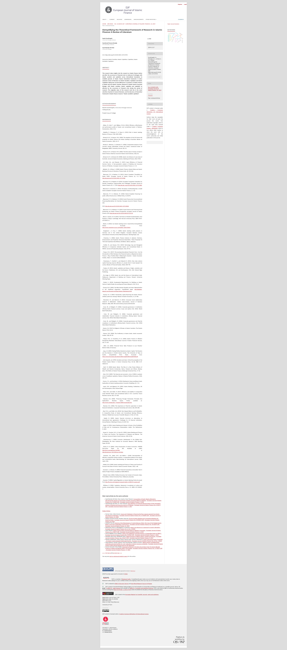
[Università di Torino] (105, 625)
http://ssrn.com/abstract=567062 (111, 450)
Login (185, 4)
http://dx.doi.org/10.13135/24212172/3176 (121, 213)
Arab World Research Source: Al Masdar (141, 583)
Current (112, 19)
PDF (150, 38)
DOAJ (126, 574)
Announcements (138, 19)
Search (181, 19)
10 (108, 553)
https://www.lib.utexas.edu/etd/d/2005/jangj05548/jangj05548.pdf (120, 356)
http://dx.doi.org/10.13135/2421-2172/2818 (117, 206)
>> (121, 553)
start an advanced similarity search (118, 556)
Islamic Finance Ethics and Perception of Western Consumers (129, 530)
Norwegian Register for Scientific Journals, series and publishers (142, 594)
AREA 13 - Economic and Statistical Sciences (141, 588)
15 (116, 553)
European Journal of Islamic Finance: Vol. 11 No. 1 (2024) (120, 529)
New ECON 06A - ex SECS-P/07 (122, 589)
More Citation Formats (154, 77)
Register (180, 4)
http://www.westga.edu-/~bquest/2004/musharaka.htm (117, 402)
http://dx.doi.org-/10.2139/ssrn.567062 (112, 452)
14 (115, 553)
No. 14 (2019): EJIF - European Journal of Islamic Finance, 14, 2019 (134, 24)
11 (110, 553)
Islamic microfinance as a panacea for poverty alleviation (145, 527)
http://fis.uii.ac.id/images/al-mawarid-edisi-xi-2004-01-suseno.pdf (122, 482)
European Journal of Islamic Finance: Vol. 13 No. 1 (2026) (147, 541)
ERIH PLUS (133, 570)
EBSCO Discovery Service (121, 583)
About (104, 19)
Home (104, 24)
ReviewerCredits (126, 579)
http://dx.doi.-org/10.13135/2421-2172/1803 (130, 185)
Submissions (127, 19)
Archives (119, 19)
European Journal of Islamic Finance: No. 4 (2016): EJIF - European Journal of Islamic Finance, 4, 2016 (132, 535)
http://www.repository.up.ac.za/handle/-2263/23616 (116, 227)
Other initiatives (151, 19)
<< (103, 553)
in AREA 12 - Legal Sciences (113, 588)
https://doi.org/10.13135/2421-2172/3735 (116, 55)
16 (118, 553)
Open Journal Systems (173, 24)
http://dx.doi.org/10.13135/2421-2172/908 (113, 178)
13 (113, 553)
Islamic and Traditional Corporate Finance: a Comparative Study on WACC (142, 533)
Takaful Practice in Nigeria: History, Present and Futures (141, 536)
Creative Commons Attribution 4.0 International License (155, 111)
